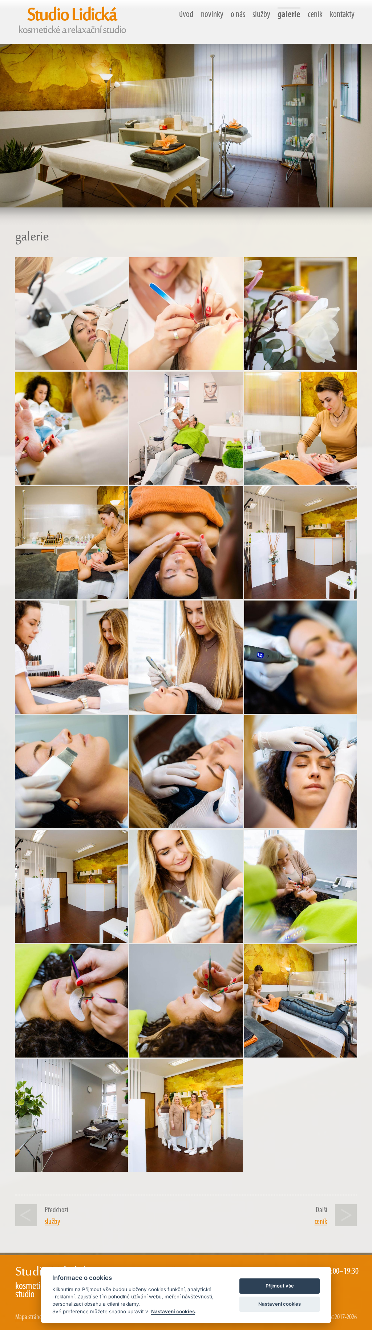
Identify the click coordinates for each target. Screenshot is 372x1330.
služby (261, 14)
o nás (238, 14)
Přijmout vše (280, 1286)
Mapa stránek (29, 1317)
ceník (315, 14)
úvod (186, 14)
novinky (212, 14)
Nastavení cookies (173, 1311)
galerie (289, 14)
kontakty (342, 14)
